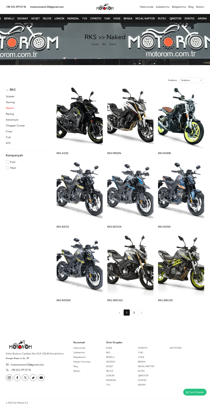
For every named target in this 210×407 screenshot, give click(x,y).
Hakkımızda (146, 6)
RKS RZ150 (164, 226)
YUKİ (107, 18)
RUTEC (162, 18)
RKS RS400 (164, 153)
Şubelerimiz (162, 6)
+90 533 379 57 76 (16, 6)
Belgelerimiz (179, 6)
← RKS (11, 90)
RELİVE (47, 18)
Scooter (10, 96)
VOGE (117, 18)
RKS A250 (62, 153)
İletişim (200, 6)
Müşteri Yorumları (82, 361)
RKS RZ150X (64, 300)
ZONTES (189, 18)
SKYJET (35, 18)
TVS (84, 18)
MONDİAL (73, 18)
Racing (10, 113)
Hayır (13, 167)
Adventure (12, 119)
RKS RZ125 (63, 226)
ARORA (202, 18)
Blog (191, 6)
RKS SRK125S (115, 300)
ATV (8, 143)
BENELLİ (9, 18)
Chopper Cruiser (15, 125)
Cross (9, 131)
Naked (112, 44)
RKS (104, 44)
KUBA (109, 347)
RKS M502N (114, 153)
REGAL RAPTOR (145, 18)
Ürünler (95, 44)
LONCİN (59, 18)
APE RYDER (175, 347)
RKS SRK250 (165, 300)
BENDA (128, 18)
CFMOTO (95, 18)
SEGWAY (22, 18)
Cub (8, 137)
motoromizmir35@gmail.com (47, 6)
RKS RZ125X (114, 226)
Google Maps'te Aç (15, 358)
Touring (10, 102)
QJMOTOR (175, 18)
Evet (12, 161)
